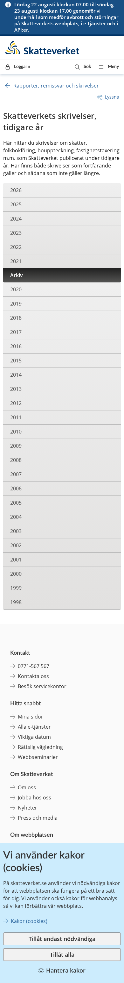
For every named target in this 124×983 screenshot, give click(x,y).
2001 (16, 559)
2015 (16, 360)
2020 (16, 289)
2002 (16, 545)
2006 (16, 488)
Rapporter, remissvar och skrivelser (56, 85)
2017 (16, 332)
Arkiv (16, 275)
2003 (16, 531)
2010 (16, 431)
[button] (83, 66)
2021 (16, 261)
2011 (16, 417)
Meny (113, 66)
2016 (16, 346)
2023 (16, 232)
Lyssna (112, 97)
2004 (16, 516)
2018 (16, 317)
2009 (16, 445)
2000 (16, 573)
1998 (16, 602)
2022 (16, 247)
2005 (16, 502)
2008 (16, 460)
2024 (16, 218)
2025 (16, 204)
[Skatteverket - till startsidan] (42, 47)
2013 (16, 388)
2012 (16, 403)
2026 (16, 190)
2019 (16, 303)
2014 (16, 374)
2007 (16, 474)
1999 (16, 588)
